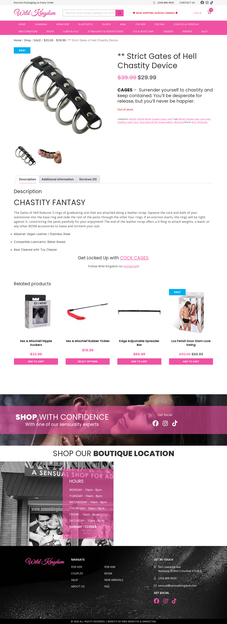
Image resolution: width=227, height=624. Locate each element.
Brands (187, 31)
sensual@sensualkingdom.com (177, 585)
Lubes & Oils (71, 31)
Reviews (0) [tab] (88, 179)
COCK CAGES (134, 258)
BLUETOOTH (85, 24)
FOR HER (76, 567)
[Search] (119, 13)
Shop (27, 40)
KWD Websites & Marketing (139, 621)
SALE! (204, 31)
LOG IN (198, 12)
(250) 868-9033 (165, 2)
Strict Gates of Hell (148, 122)
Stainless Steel (124, 122)
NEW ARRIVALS (113, 580)
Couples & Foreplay (186, 24)
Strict (135, 122)
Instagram (130, 266)
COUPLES (77, 573)
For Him (159, 24)
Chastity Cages (159, 119)
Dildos (106, 24)
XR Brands (179, 122)
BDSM (50, 31)
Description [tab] (27, 179)
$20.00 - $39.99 (55, 40)
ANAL (123, 24)
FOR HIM (109, 567)
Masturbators (27, 31)
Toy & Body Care (143, 31)
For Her (140, 24)
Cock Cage (205, 119)
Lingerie (168, 31)
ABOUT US (78, 586)
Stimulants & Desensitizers (105, 31)
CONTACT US (187, 2)
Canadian (41, 24)
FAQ (106, 586)
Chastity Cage (192, 119)
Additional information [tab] (58, 179)
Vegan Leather (165, 122)
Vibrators (62, 24)
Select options (88, 361)
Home (21, 24)
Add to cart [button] (36, 361)
